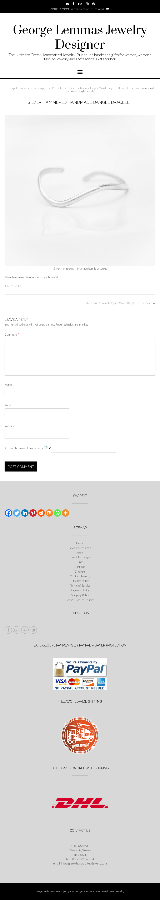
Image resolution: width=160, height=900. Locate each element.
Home (80, 543)
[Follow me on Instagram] (87, 3)
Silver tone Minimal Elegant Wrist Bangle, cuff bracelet (120, 303)
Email (8, 405)
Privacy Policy (80, 580)
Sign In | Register (60, 9)
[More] (65, 513)
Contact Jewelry (80, 576)
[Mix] (49, 513)
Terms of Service (80, 585)
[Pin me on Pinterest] (93, 3)
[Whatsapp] (57, 513)
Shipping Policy (80, 595)
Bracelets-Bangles (80, 557)
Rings (80, 562)
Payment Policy (80, 590)
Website (10, 426)
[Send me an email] (67, 3)
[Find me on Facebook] (73, 3)
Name (8, 384)
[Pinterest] (33, 513)
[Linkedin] (25, 513)
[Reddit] (41, 513)
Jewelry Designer (80, 548)
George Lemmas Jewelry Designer (80, 37)
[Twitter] (16, 513)
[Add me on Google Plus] (80, 3)
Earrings (80, 566)
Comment (12, 334)
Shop (80, 552)
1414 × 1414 (13, 285)
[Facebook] (8, 513)
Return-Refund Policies (80, 600)
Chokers (80, 571)
